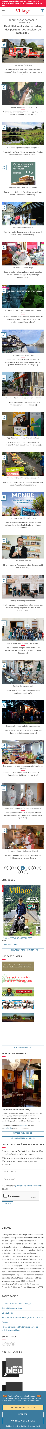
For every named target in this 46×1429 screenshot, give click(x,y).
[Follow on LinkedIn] (13, 1344)
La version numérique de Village (16, 1303)
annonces (23, 1125)
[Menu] (3, 11)
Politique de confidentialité (30, 1426)
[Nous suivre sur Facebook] (4, 1344)
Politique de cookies (13, 1426)
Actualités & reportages (12, 1308)
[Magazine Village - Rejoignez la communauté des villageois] (23, 11)
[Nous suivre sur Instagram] (9, 1344)
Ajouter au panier (11, 944)
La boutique (7, 1313)
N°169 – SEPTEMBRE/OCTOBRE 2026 (17, 938)
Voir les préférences (23, 1421)
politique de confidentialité (27, 1186)
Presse (5, 1322)
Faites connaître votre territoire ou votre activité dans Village (20, 1328)
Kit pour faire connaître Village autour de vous (22, 1317)
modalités (8, 1128)
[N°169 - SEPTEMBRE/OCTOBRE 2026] (21, 910)
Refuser (23, 1414)
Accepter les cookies (23, 1408)
